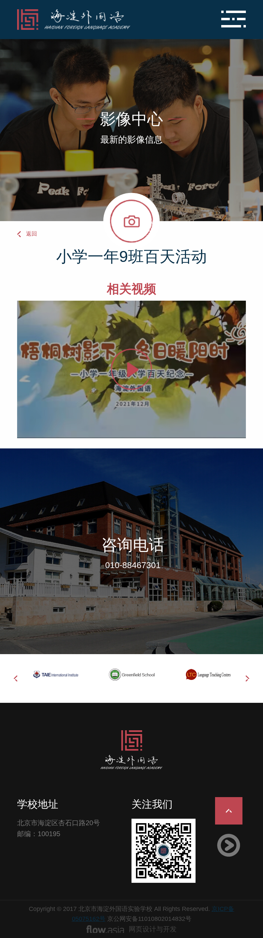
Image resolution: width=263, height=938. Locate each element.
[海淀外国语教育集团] (93, 19)
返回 (31, 234)
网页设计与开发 (153, 929)
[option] (55, 675)
